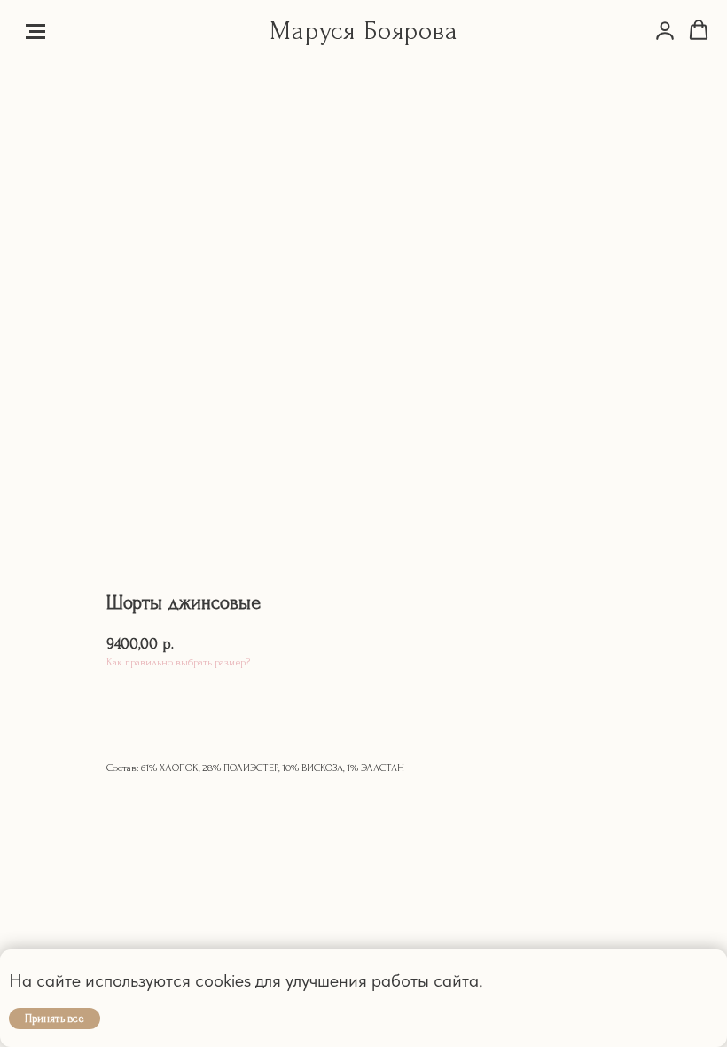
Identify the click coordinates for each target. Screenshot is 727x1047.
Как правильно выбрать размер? (178, 662)
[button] (665, 30)
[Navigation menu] (35, 31)
